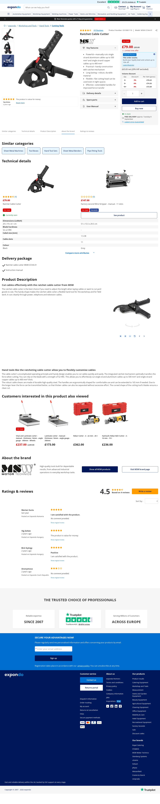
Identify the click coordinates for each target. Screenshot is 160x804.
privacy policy (83, 666)
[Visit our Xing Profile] (120, 707)
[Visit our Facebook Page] (111, 707)
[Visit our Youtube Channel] (107, 707)
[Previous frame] (139, 336)
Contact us (91, 680)
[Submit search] (108, 7)
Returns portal (91, 687)
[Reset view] (134, 336)
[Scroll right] (155, 19)
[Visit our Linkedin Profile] (116, 707)
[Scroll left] (5, 19)
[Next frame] (144, 336)
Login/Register (128, 65)
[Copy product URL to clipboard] (156, 30)
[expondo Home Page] (5, 25)
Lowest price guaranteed (134, 122)
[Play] (120, 336)
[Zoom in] (125, 336)
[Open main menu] (8, 14)
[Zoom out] (130, 336)
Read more (20, 103)
